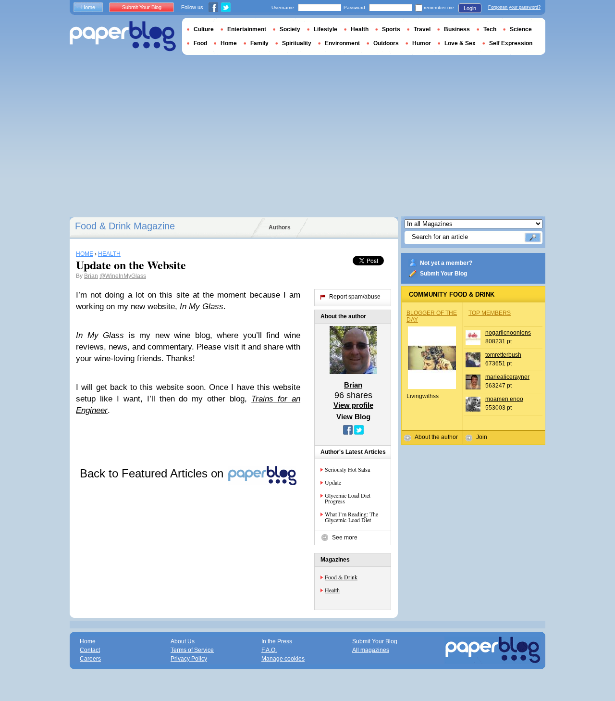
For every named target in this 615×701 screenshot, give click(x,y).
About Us (183, 641)
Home (88, 7)
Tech (489, 29)
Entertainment (246, 29)
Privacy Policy (189, 658)
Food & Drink (341, 577)
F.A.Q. (269, 650)
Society (290, 29)
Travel (422, 29)
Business (457, 29)
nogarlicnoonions (508, 332)
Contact (90, 650)
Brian (91, 276)
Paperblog (123, 36)
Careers (90, 658)
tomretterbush (503, 354)
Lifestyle (325, 29)
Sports (391, 29)
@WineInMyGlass (122, 276)
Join (481, 437)
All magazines (370, 650)
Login (470, 8)
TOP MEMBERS (489, 313)
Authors (280, 227)
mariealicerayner (507, 377)
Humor (421, 43)
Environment (342, 43)
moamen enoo (504, 399)
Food (200, 43)
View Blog (353, 417)
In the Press (276, 641)
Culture (204, 29)
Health (332, 590)
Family (259, 43)
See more (344, 537)
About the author (436, 437)
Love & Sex (460, 43)
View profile (353, 405)
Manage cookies (283, 658)
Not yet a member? (446, 263)
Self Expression (510, 43)
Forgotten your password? (514, 7)
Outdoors (386, 43)
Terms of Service (192, 650)
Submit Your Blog (443, 273)
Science (521, 29)
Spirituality (296, 43)
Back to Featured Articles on (153, 473)
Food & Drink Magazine (125, 226)
